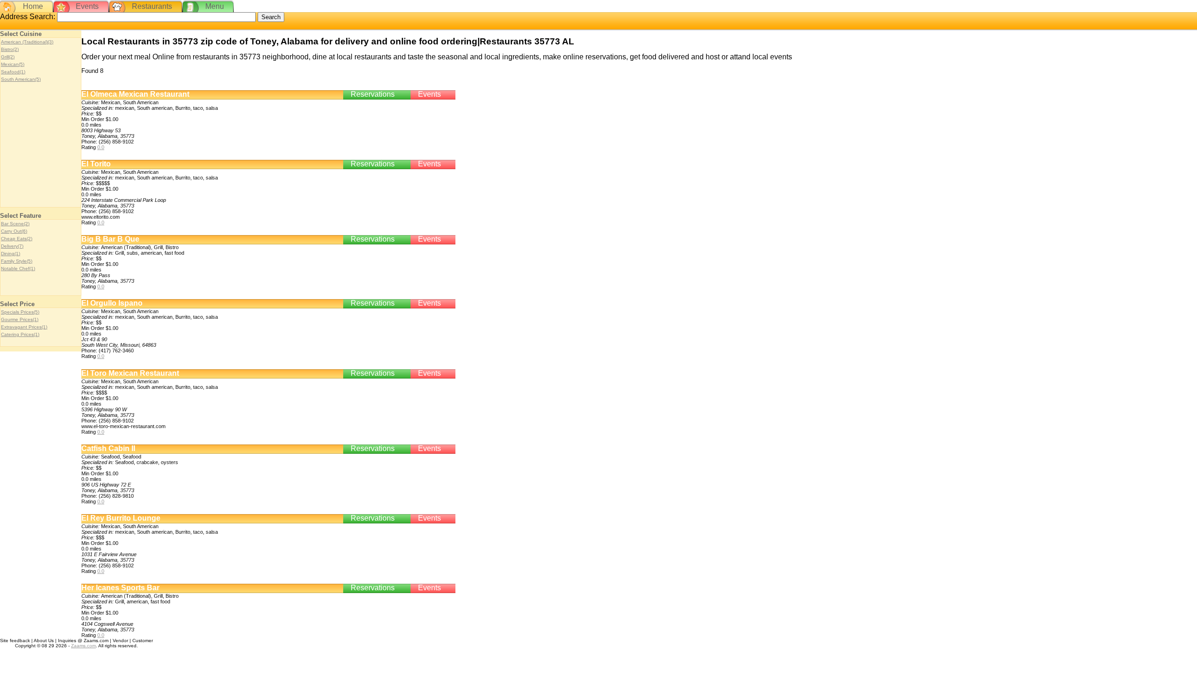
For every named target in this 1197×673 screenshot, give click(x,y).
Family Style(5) (16, 261)
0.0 (100, 147)
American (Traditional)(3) (27, 41)
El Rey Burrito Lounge (120, 518)
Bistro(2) (10, 49)
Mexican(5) (12, 64)
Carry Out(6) (14, 231)
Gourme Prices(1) (19, 319)
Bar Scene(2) (15, 223)
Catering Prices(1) (20, 334)
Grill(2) (7, 56)
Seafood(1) (13, 71)
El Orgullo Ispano (112, 303)
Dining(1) (10, 253)
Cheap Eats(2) (16, 238)
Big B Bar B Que (110, 239)
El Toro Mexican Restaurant (130, 373)
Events (87, 6)
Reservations (373, 94)
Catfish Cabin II (108, 448)
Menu (214, 6)
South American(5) (21, 79)
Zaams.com (83, 645)
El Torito (96, 164)
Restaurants (152, 6)
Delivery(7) (12, 246)
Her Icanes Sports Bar (120, 588)
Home (33, 6)
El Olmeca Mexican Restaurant (135, 94)
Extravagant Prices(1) (24, 326)
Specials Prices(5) (20, 312)
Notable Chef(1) (18, 268)
